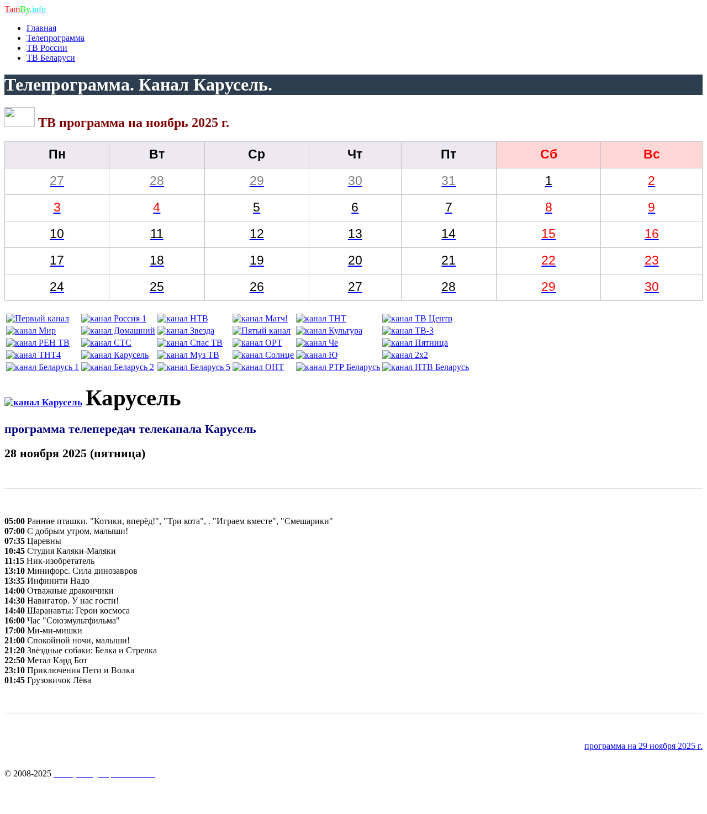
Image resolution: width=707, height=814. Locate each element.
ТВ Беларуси (51, 57)
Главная (41, 28)
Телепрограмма (56, 38)
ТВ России (47, 47)
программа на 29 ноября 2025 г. (643, 745)
